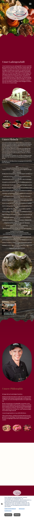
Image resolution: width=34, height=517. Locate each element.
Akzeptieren (8, 514)
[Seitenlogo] (17, 13)
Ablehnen (17, 514)
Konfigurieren (8, 510)
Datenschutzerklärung (10, 508)
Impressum (22, 508)
